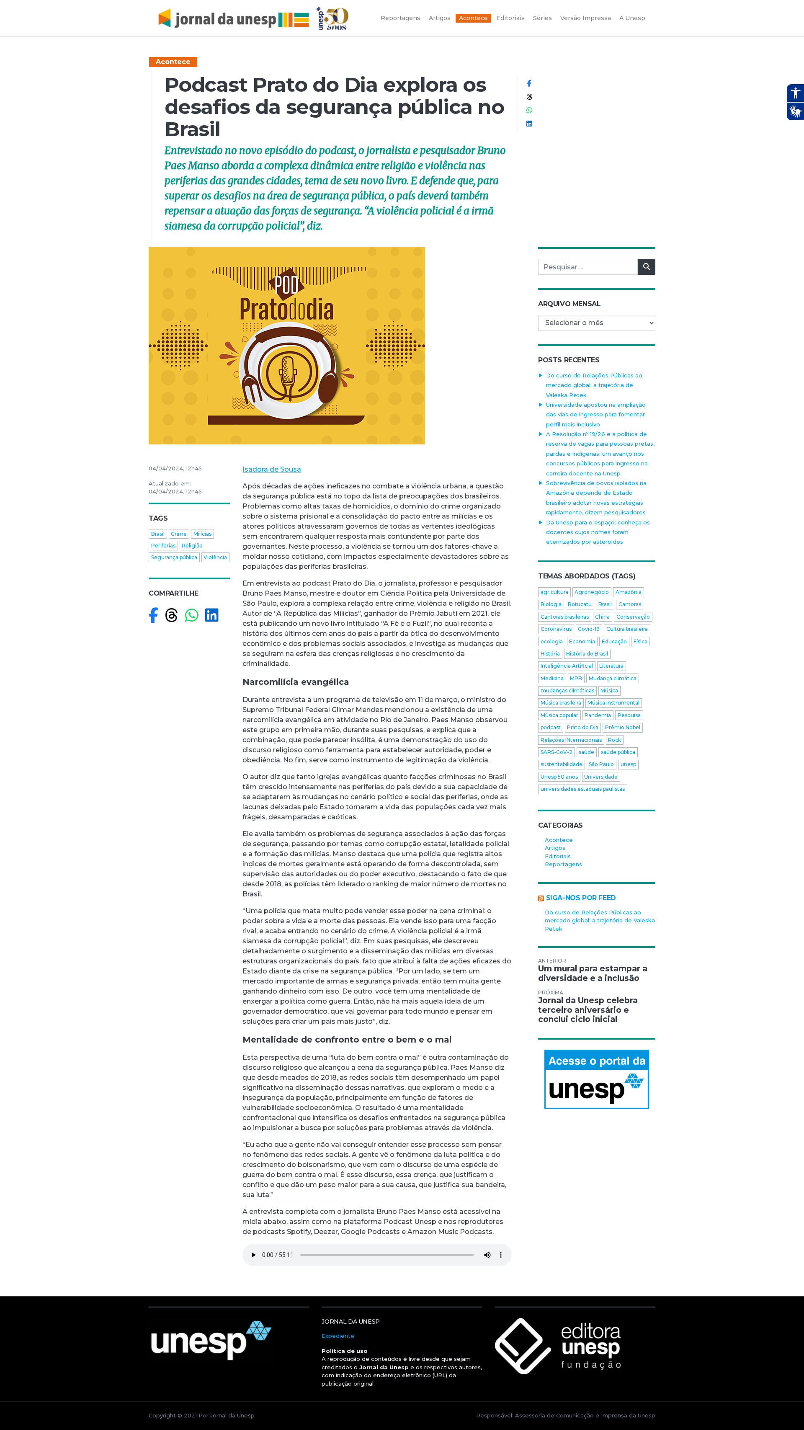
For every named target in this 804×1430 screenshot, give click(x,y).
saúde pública (618, 752)
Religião (192, 545)
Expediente (338, 1335)
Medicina (552, 678)
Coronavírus (556, 629)
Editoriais (558, 856)
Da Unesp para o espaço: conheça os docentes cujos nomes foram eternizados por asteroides (598, 532)
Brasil (158, 534)
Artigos (555, 847)
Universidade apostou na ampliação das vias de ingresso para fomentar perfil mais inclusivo (596, 414)
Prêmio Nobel (622, 727)
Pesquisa (629, 715)
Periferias (163, 545)
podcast (551, 727)
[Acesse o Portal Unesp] (596, 1079)
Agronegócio (592, 592)
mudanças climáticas (567, 690)
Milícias (202, 534)
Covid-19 (589, 629)
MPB (576, 678)
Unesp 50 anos (559, 777)
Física (640, 641)
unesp (628, 764)
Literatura (611, 666)
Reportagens (563, 864)
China (602, 617)
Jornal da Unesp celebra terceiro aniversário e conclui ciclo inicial (588, 1010)
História (550, 653)
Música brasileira (561, 703)
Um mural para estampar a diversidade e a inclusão (592, 973)
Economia (582, 641)
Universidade (601, 777)
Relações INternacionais (571, 740)
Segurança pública (174, 557)
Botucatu (580, 604)
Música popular (559, 715)
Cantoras (629, 604)
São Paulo (601, 764)
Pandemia (598, 715)
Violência (215, 557)
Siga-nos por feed (581, 898)
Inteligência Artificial (567, 666)
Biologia (551, 604)
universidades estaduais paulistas (583, 789)
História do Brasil (587, 653)
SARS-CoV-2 (556, 752)
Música (609, 690)
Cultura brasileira (627, 629)
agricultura (554, 592)
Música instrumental (613, 703)
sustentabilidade (561, 764)
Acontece (173, 62)
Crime (179, 534)
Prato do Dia (582, 727)
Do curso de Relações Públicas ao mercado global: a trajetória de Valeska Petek (594, 385)
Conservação (633, 617)
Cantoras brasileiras (565, 617)
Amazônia (629, 592)
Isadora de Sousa (271, 469)
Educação (614, 641)
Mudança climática (612, 678)
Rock (614, 740)
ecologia (552, 641)
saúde (586, 752)
